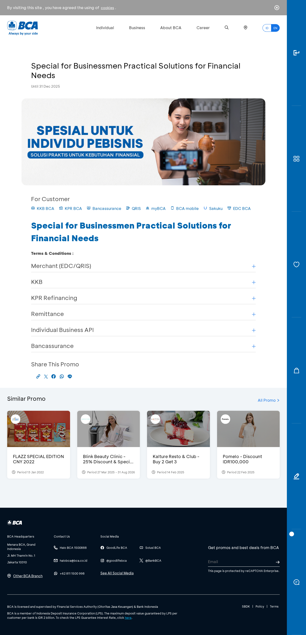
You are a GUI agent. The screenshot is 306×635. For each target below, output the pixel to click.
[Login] (296, 53)
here (128, 617)
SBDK (246, 606)
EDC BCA (242, 208)
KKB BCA (45, 208)
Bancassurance (107, 208)
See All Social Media (117, 573)
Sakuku (216, 208)
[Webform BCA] (296, 476)
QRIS (136, 208)
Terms (274, 606)
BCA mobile (187, 208)
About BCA (170, 27)
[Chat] (296, 582)
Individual (105, 27)
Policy (260, 606)
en (275, 28)
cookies (107, 7)
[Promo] (296, 370)
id (267, 28)
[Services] (296, 264)
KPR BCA (73, 208)
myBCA (158, 208)
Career (203, 27)
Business (137, 27)
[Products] (296, 159)
